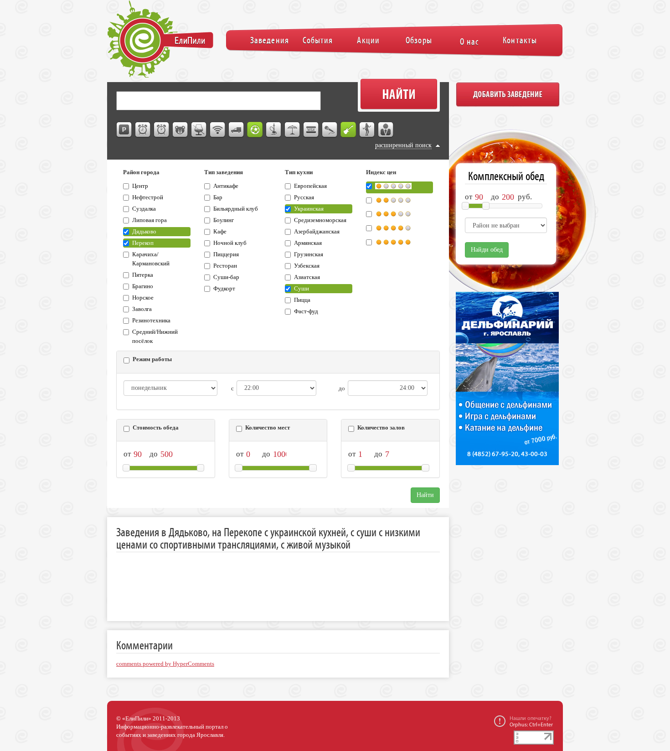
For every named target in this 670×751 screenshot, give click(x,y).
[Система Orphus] (523, 721)
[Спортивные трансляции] (255, 130)
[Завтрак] (143, 130)
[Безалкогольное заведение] (199, 130)
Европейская (310, 186)
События (318, 40)
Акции (368, 40)
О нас (469, 41)
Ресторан (225, 266)
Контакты (520, 40)
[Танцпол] (367, 130)
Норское (143, 298)
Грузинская (308, 254)
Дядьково (144, 231)
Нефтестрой (147, 197)
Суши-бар (226, 277)
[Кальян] (274, 130)
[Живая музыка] (348, 130)
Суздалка (144, 209)
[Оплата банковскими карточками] (311, 130)
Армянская (308, 243)
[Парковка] (124, 130)
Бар (217, 197)
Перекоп (143, 243)
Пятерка (142, 275)
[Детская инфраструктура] (180, 130)
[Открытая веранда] (292, 130)
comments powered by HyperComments (165, 664)
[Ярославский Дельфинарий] (506, 383)
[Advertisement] (282, 579)
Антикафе (225, 186)
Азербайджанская (317, 231)
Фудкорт (224, 288)
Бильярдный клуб (235, 209)
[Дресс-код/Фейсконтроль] (386, 130)
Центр (140, 186)
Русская (304, 197)
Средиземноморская (320, 220)
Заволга (142, 309)
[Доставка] (236, 130)
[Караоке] (330, 130)
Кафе (220, 231)
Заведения (269, 40)
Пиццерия (226, 254)
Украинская (309, 209)
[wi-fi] (218, 130)
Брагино (142, 286)
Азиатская (307, 277)
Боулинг (223, 220)
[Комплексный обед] (162, 130)
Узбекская (307, 266)
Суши (301, 288)
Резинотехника (151, 320)
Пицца (302, 300)
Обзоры (419, 40)
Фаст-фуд (306, 311)
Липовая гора (149, 220)
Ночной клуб (230, 243)
